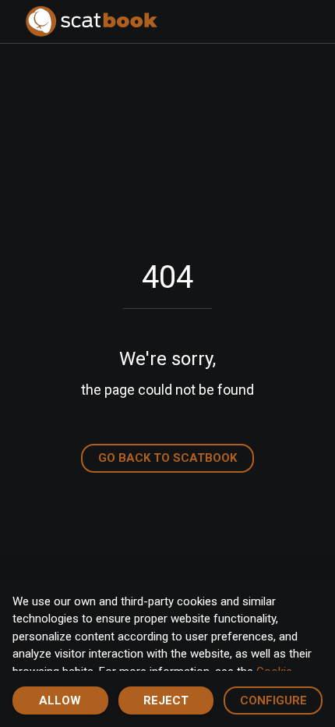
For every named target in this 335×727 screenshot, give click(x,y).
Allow (60, 700)
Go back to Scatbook (167, 458)
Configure (273, 700)
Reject (166, 700)
